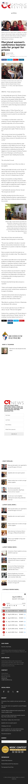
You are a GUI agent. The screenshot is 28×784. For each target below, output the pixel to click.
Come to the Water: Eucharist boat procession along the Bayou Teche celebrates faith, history (16, 567)
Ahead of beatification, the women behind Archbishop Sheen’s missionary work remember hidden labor (16, 575)
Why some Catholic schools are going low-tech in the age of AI (16, 581)
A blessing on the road (6, 726)
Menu (14, 13)
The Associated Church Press (7, 767)
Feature (16, 56)
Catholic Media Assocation (6, 760)
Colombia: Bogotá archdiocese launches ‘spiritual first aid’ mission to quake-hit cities (17, 560)
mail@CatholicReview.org (6, 679)
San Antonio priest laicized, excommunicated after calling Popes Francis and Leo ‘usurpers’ (16, 489)
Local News (21, 56)
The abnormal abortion (6, 733)
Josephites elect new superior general (16, 473)
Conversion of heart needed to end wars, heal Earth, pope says (17, 552)
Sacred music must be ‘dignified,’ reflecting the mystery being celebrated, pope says (17, 497)
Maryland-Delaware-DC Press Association (9, 763)
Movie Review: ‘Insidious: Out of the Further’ (10, 719)
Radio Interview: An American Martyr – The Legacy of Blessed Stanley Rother (17, 532)
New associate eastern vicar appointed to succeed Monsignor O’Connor (17, 509)
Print (4, 320)
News (25, 56)
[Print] (2, 321)
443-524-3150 (4, 678)
